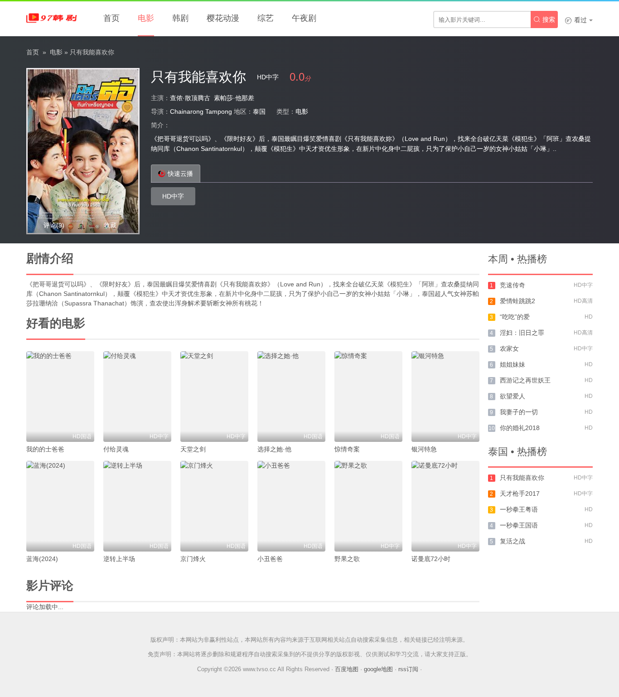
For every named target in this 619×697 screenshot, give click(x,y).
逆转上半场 (119, 558)
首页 (111, 18)
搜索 (544, 19)
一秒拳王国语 (519, 525)
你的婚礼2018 (520, 427)
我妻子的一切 (519, 412)
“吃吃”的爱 (515, 316)
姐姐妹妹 (512, 364)
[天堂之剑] (214, 396)
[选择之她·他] (291, 396)
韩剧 (180, 18)
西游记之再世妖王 (525, 380)
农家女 (509, 348)
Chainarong (186, 111)
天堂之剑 (193, 449)
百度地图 (346, 669)
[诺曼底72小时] (445, 506)
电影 (146, 18)
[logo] (53, 18)
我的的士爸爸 (45, 449)
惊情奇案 (347, 449)
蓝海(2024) (42, 558)
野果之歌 (347, 558)
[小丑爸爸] (291, 506)
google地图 (378, 669)
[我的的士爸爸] (60, 396)
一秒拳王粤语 (519, 509)
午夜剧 (304, 18)
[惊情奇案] (368, 396)
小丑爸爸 (270, 558)
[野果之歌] (368, 506)
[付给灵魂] (137, 396)
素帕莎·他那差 (234, 98)
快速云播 (180, 173)
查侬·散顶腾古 (190, 98)
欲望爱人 (512, 396)
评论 (54, 225)
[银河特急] (445, 396)
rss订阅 (408, 669)
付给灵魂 (116, 449)
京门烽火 (193, 558)
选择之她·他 (274, 449)
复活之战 (512, 541)
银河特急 (424, 449)
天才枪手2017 (520, 493)
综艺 (265, 18)
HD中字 (173, 196)
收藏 (110, 225)
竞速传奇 (512, 285)
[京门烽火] (214, 506)
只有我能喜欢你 (522, 477)
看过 (576, 20)
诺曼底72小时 (430, 558)
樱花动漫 (223, 18)
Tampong (218, 111)
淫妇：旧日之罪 (522, 332)
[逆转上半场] (137, 506)
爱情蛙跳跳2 (517, 301)
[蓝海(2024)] (60, 506)
